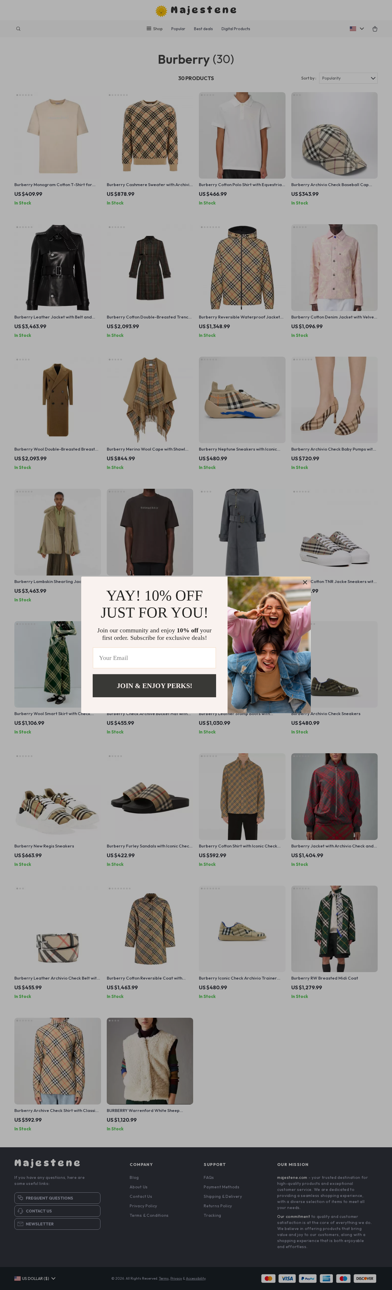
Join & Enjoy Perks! (154, 686)
